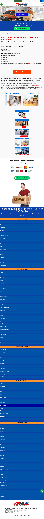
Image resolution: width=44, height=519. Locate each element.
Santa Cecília (3, 249)
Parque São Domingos (5, 302)
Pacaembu (2, 224)
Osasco (1, 272)
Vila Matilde (2, 386)
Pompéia (2, 313)
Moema (1, 431)
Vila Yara (2, 340)
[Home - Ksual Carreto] (22, 6)
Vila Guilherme (3, 376)
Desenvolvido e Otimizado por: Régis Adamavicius (22, 515)
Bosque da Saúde (4, 477)
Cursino (1, 474)
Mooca (1, 394)
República (2, 251)
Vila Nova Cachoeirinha (5, 371)
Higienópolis (2, 257)
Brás (1, 246)
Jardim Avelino (3, 405)
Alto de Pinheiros (3, 323)
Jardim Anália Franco (4, 413)
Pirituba (1, 332)
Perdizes (2, 315)
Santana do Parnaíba (4, 329)
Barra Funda (3, 318)
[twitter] (43, 1)
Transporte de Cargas (24, 154)
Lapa (1, 291)
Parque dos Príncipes (4, 307)
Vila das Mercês (3, 485)
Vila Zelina (2, 416)
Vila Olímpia (2, 450)
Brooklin (2, 433)
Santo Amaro (3, 439)
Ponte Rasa (2, 418)
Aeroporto (2, 436)
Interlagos (2, 466)
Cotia (1, 285)
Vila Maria (2, 360)
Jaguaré (2, 342)
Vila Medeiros (3, 368)
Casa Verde (2, 352)
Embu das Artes (3, 326)
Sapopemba (2, 408)
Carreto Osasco (36, 85)
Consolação (2, 227)
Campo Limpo (3, 471)
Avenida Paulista (3, 222)
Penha (1, 383)
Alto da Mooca (3, 399)
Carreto (24, 117)
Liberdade (2, 230)
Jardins (1, 254)
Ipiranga (2, 463)
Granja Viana (3, 288)
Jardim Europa (3, 482)
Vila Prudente (3, 389)
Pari (1, 260)
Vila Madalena (3, 334)
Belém (1, 391)
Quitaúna (2, 321)
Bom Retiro (2, 232)
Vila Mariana (3, 447)
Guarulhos (2, 365)
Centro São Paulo (4, 235)
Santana (2, 357)
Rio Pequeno (3, 299)
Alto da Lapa (3, 304)
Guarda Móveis (24, 145)
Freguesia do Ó (3, 349)
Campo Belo (2, 444)
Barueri (1, 280)
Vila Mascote (3, 490)
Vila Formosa (3, 397)
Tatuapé (2, 410)
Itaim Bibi (2, 455)
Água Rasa (2, 402)
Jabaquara (2, 452)
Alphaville (2, 277)
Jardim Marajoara (4, 480)
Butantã (1, 275)
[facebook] (41, 1)
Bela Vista (2, 241)
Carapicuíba (2, 310)
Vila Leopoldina (3, 294)
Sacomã (2, 496)
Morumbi (2, 425)
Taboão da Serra (3, 296)
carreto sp (30, 63)
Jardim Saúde (3, 461)
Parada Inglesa (3, 374)
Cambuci (2, 243)
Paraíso (1, 499)
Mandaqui (2, 363)
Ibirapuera (2, 428)
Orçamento (22, 14)
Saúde (1, 442)
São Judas (2, 458)
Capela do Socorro (4, 469)
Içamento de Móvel (24, 136)
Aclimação (2, 238)
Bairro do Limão (3, 355)
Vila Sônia (2, 493)
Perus (1, 337)
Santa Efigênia (3, 262)
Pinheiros (2, 283)
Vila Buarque (3, 265)
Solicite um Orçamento (22, 72)
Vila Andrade (3, 488)
